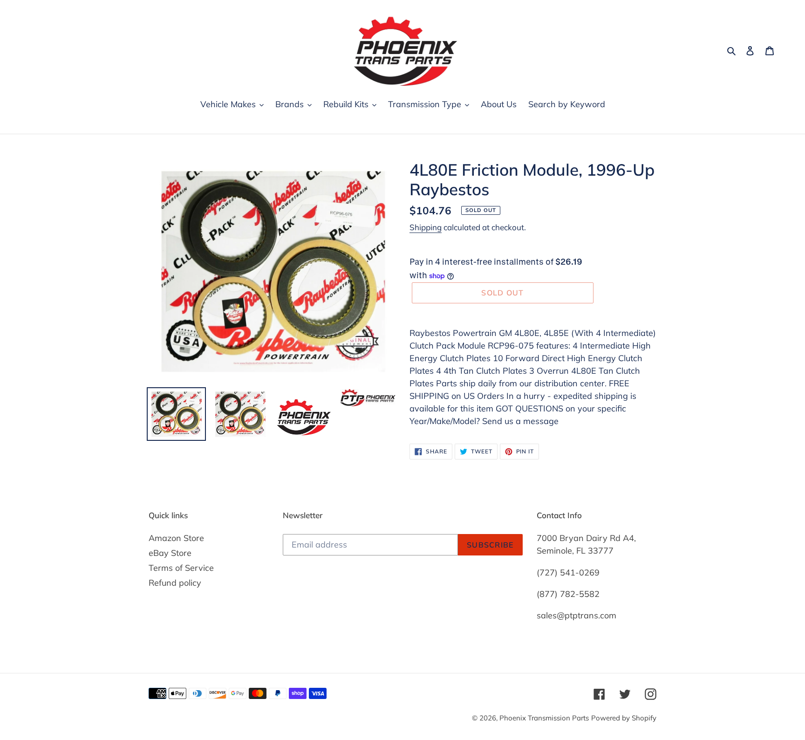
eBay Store (170, 553)
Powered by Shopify (623, 717)
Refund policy (175, 582)
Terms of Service (181, 567)
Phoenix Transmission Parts (544, 717)
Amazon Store (176, 538)
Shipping (425, 227)
